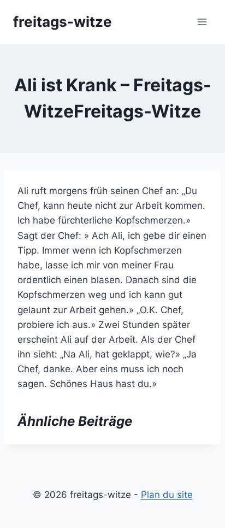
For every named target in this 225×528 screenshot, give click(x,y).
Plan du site (167, 494)
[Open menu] (202, 21)
